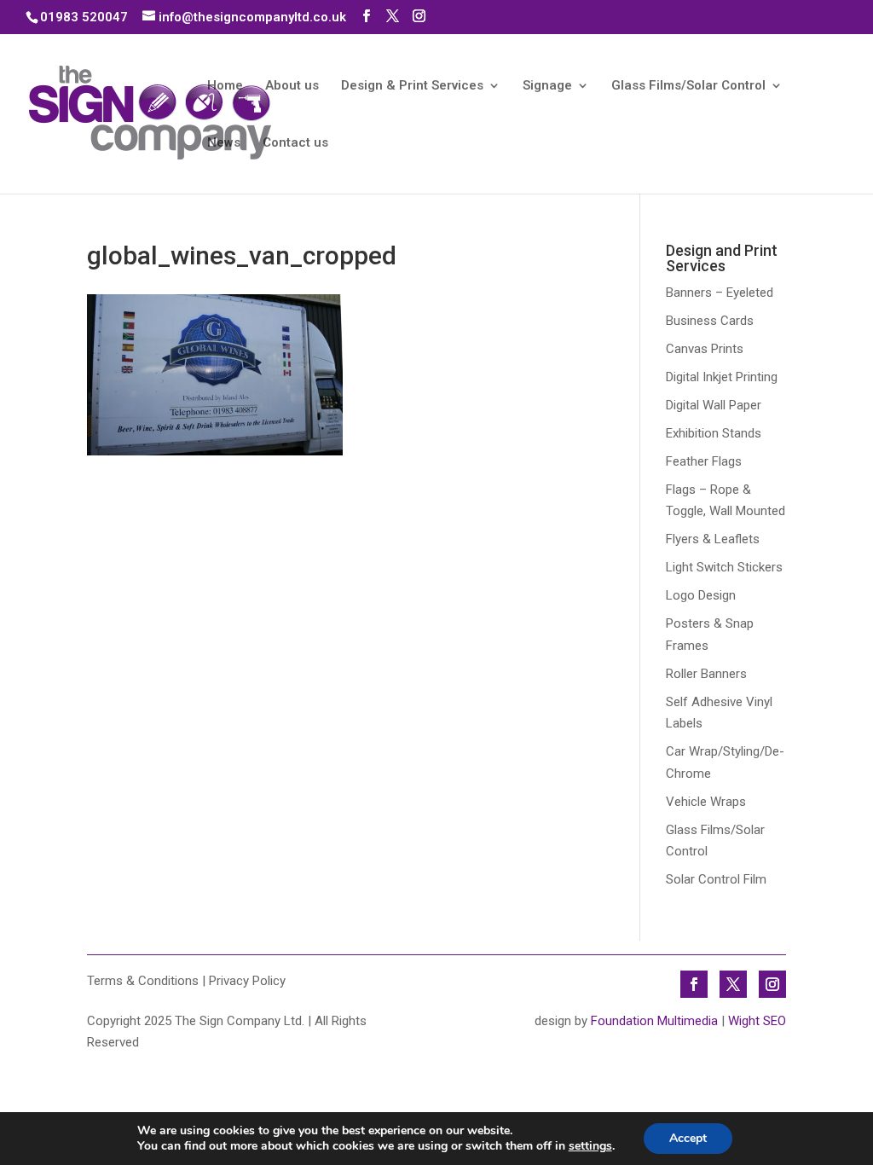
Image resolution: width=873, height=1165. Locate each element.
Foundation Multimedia (654, 1021)
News (223, 143)
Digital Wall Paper (713, 405)
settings (590, 1146)
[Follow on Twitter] (733, 984)
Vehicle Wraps (706, 801)
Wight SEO (757, 1021)
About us (292, 86)
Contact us (295, 143)
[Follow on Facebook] (694, 984)
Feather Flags (704, 461)
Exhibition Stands (713, 433)
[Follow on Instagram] (772, 984)
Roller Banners (706, 673)
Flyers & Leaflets (713, 539)
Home (225, 86)
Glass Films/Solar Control (688, 86)
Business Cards (710, 320)
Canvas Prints (704, 348)
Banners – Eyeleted (719, 292)
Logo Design (701, 595)
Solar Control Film (716, 879)
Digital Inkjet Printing (722, 377)
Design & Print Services (412, 86)
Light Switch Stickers (724, 567)
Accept (688, 1138)
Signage (547, 86)
